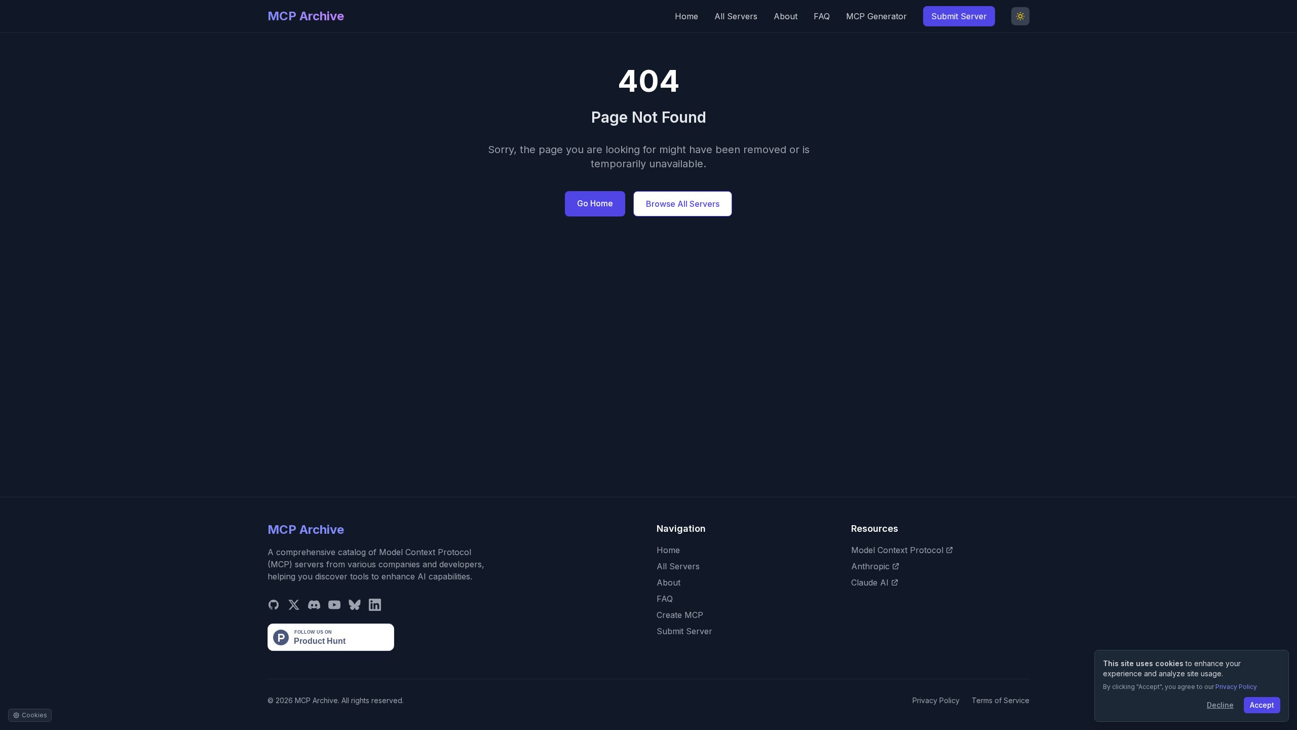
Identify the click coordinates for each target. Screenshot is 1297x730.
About (785, 16)
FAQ (822, 16)
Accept (1262, 705)
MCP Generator (876, 16)
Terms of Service (1000, 700)
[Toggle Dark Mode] (1020, 16)
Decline (1220, 705)
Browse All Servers (682, 204)
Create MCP (680, 615)
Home (686, 16)
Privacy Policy (936, 700)
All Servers (735, 16)
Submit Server (959, 16)
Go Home (595, 203)
